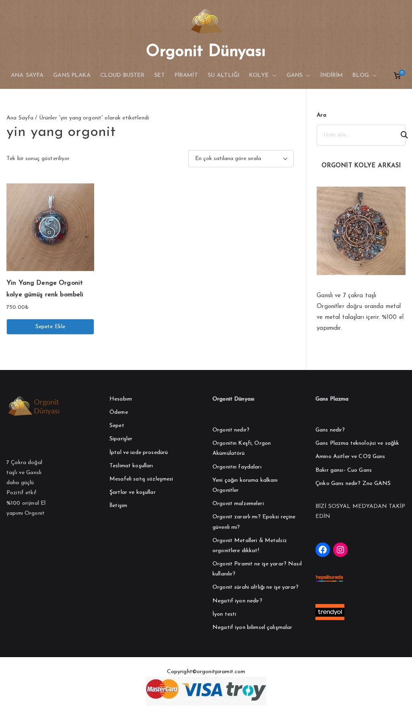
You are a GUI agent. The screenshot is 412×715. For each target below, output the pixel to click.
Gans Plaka (71, 75)
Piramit (186, 75)
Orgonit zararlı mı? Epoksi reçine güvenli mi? (254, 522)
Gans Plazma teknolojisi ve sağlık (357, 443)
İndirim (331, 75)
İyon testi (224, 614)
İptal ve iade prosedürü (138, 453)
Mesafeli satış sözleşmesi (141, 479)
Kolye (259, 75)
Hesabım (120, 399)
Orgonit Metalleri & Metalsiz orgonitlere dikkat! (249, 546)
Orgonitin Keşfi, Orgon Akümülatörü (241, 448)
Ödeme (118, 412)
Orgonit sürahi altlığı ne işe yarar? (255, 587)
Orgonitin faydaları (237, 467)
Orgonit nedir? (230, 430)
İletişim (118, 506)
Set (159, 75)
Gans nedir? (330, 430)
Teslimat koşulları (131, 466)
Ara (321, 115)
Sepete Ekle (50, 327)
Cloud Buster (122, 75)
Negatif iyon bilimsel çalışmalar (252, 628)
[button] (273, 75)
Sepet (116, 426)
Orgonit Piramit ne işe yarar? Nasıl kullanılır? (257, 569)
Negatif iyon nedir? (237, 601)
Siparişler (120, 439)
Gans (294, 75)
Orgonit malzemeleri (238, 504)
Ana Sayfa (19, 118)
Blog (360, 75)
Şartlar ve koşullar (132, 492)
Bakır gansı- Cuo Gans (343, 470)
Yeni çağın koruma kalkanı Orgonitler (245, 485)
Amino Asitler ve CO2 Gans (350, 457)
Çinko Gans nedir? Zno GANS (353, 484)
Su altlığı (223, 75)
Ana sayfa (27, 75)
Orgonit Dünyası (206, 52)
